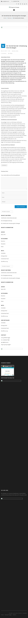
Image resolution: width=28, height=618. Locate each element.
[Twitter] (18, 4)
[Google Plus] (20, 4)
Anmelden (3, 253)
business (4, 165)
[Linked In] (22, 4)
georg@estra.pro (5, 1)
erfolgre (10, 53)
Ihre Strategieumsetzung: (6, 220)
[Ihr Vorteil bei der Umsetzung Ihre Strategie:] (14, 35)
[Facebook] (16, 4)
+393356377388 (16, 1)
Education (3, 243)
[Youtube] (24, 4)
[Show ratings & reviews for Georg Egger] (7, 370)
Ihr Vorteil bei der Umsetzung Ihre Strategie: (10, 223)
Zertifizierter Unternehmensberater (9, 218)
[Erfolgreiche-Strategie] (14, 7)
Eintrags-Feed (4, 256)
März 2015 (3, 234)
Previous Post (4, 171)
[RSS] (26, 4)
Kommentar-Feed (5, 258)
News (17, 51)
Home (5, 18)
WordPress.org (4, 261)
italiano (14, 614)
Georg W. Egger (8, 614)
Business (10, 18)
